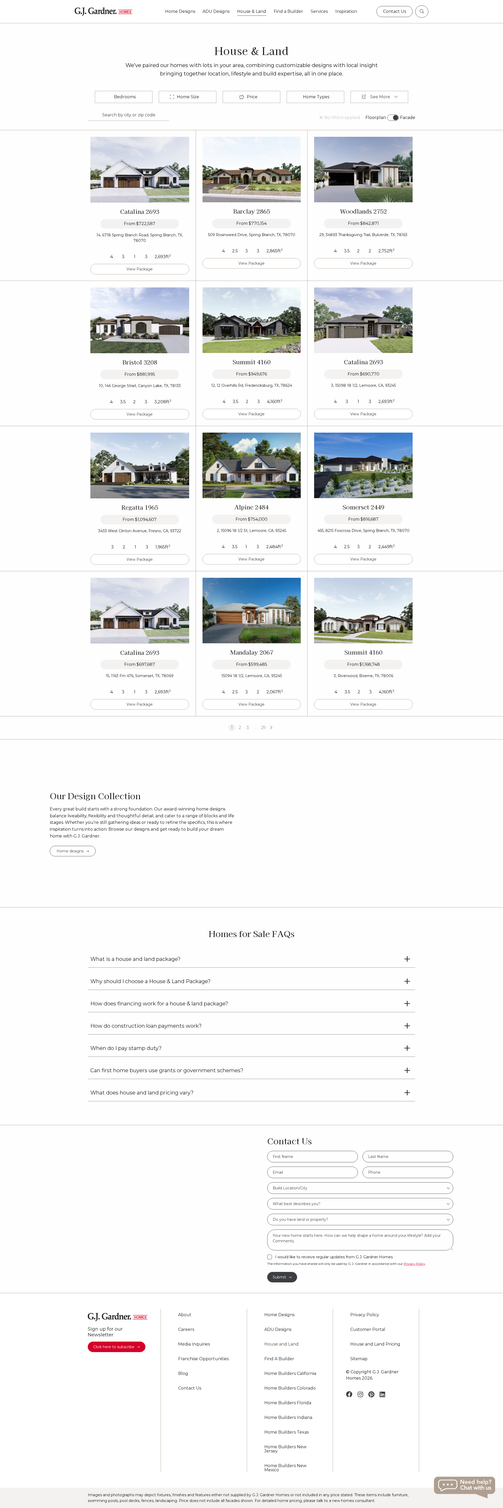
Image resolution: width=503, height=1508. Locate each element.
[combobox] (360, 1188)
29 (263, 727)
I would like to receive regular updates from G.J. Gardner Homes (334, 1257)
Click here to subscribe (113, 1346)
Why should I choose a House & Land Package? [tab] (150, 981)
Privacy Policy (414, 1264)
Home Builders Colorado (290, 1388)
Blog (183, 1373)
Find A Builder (279, 1359)
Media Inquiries (194, 1344)
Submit (279, 1277)
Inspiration (346, 11)
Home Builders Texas (286, 1432)
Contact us (394, 11)
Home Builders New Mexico (285, 1468)
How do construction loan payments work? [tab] (146, 1026)
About (185, 1315)
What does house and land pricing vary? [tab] (142, 1093)
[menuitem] (180, 11)
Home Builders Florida (287, 1403)
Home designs (70, 851)
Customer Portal (367, 1329)
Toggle (393, 118)
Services (319, 11)
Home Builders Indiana (288, 1418)
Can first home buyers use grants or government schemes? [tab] (166, 1070)
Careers (186, 1329)
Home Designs (180, 11)
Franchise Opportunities (203, 1359)
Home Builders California (290, 1373)
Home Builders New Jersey (285, 1449)
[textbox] (360, 1188)
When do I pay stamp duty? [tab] (126, 1048)
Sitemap (359, 1359)
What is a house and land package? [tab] (135, 959)
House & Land (251, 11)
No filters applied (342, 117)
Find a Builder (288, 11)
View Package (140, 269)
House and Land (281, 1344)
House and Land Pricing (375, 1344)
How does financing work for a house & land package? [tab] (159, 1003)
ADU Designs (216, 11)
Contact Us (189, 1388)
